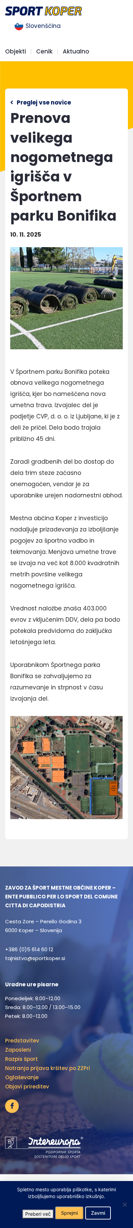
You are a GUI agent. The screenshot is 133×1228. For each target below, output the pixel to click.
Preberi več (38, 1214)
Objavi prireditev (27, 1086)
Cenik (44, 51)
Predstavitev (22, 1040)
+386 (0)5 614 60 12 (29, 949)
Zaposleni (18, 1049)
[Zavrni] (124, 1204)
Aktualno (76, 51)
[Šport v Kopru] (43, 10)
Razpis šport (21, 1059)
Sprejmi (69, 1213)
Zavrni (98, 1213)
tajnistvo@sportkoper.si (35, 958)
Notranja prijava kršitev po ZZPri (47, 1068)
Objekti (15, 51)
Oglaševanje (22, 1077)
